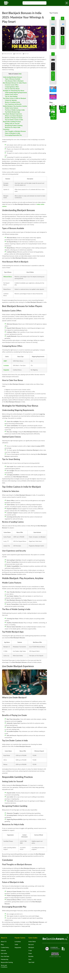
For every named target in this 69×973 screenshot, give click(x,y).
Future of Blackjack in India (12, 133)
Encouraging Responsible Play (13, 135)
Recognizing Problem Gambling (13, 125)
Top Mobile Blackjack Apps (12, 112)
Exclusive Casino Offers (11, 85)
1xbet (16, 944)
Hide (20, 73)
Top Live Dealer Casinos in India (14, 119)
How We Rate (5, 956)
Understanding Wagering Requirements (16, 92)
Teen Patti (31, 962)
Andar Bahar (32, 941)
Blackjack (54, 109)
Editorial (3, 950)
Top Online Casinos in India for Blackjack (14, 98)
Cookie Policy (5, 947)
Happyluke (6, 370)
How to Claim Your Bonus (12, 88)
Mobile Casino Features (11, 108)
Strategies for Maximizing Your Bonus (13, 90)
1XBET (5, 361)
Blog (2, 944)
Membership (4, 959)
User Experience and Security (13, 104)
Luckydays (6, 365)
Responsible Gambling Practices (12, 121)
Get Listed (4, 953)
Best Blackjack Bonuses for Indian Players (15, 83)
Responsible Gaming (7, 962)
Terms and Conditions (4, 966)
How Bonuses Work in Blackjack (14, 81)
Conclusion (6, 129)
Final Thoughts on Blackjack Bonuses (15, 131)
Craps (30, 950)
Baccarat (31, 944)
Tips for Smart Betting (11, 96)
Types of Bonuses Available (12, 79)
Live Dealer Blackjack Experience (12, 114)
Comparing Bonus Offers (12, 86)
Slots (29, 959)
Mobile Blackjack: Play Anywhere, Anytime (15, 106)
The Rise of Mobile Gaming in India (15, 110)
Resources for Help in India (12, 127)
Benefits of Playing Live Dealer (13, 117)
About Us (3, 941)
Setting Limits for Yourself (12, 123)
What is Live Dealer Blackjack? (13, 116)
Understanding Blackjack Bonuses (12, 77)
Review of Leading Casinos (12, 102)
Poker (30, 953)
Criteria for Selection (11, 100)
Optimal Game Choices (11, 94)
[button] (66, 3)
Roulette (30, 956)
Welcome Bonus (7, 276)
